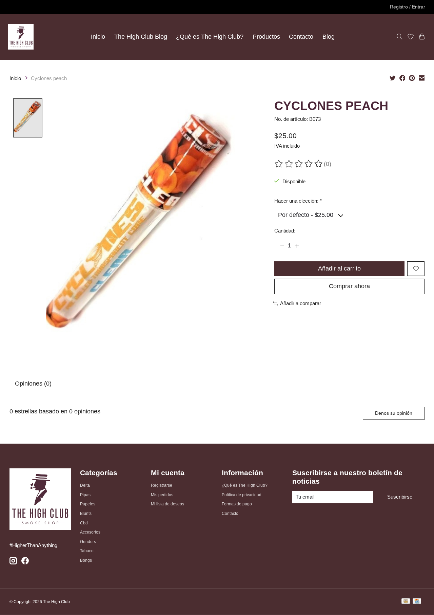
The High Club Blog (140, 36)
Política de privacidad (241, 494)
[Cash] (405, 601)
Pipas (85, 494)
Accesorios (90, 532)
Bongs (86, 560)
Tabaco (87, 550)
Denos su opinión (393, 413)
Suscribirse (399, 497)
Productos (266, 36)
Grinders (88, 541)
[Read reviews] (299, 164)
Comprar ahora (349, 286)
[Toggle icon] (399, 37)
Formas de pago (237, 504)
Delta (85, 485)
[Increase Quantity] (296, 245)
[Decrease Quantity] (282, 245)
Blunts (86, 513)
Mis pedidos (162, 494)
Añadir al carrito (339, 268)
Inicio (98, 36)
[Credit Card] (417, 601)
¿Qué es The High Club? (209, 36)
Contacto (301, 36)
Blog (328, 36)
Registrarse (161, 485)
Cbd (84, 523)
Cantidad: (284, 231)
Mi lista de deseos (167, 504)
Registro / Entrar (407, 7)
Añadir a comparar (300, 303)
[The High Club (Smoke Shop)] (21, 36)
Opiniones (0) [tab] (33, 383)
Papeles (87, 504)
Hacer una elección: (298, 201)
